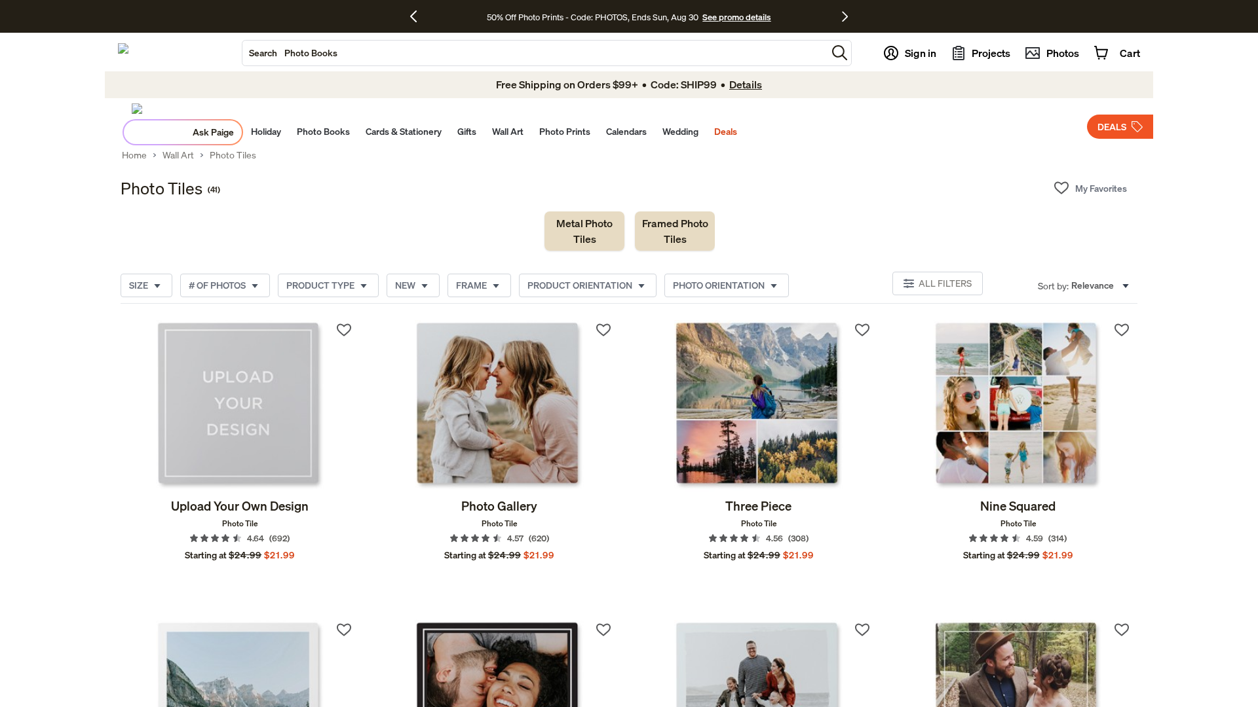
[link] (584, 231)
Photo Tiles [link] (233, 155)
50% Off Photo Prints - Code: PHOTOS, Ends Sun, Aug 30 (592, 17)
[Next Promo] (845, 16)
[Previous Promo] (418, 16)
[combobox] (534, 53)
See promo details (736, 17)
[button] (839, 52)
